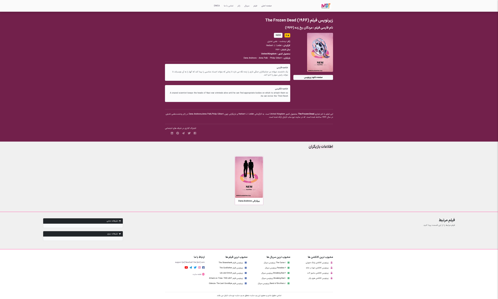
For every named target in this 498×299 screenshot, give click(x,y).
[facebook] (195, 133)
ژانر (238, 5)
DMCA (217, 5)
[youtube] (186, 267)
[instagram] (199, 267)
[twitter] (189, 133)
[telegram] (183, 133)
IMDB (278, 35)
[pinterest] (177, 133)
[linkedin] (172, 133)
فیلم (255, 5)
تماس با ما (228, 5)
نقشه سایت (197, 274)
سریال (246, 5)
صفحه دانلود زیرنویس (313, 77)
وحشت (282, 41)
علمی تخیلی (272, 41)
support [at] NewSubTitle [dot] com (190, 262)
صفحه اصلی (266, 5)
